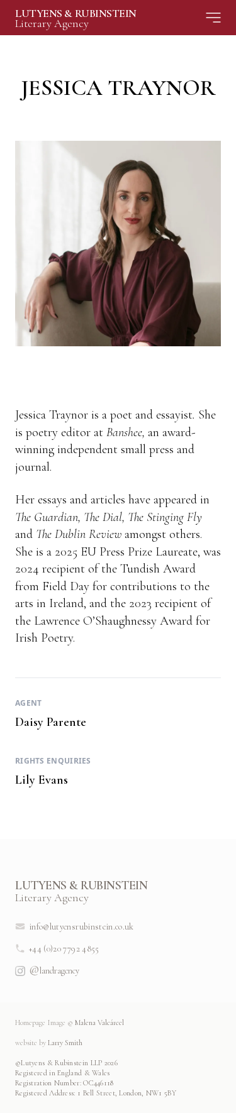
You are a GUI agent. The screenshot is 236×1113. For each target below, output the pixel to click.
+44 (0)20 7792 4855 (64, 948)
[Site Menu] (213, 18)
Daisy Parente (50, 722)
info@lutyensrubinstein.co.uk (81, 926)
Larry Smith (48, 1042)
